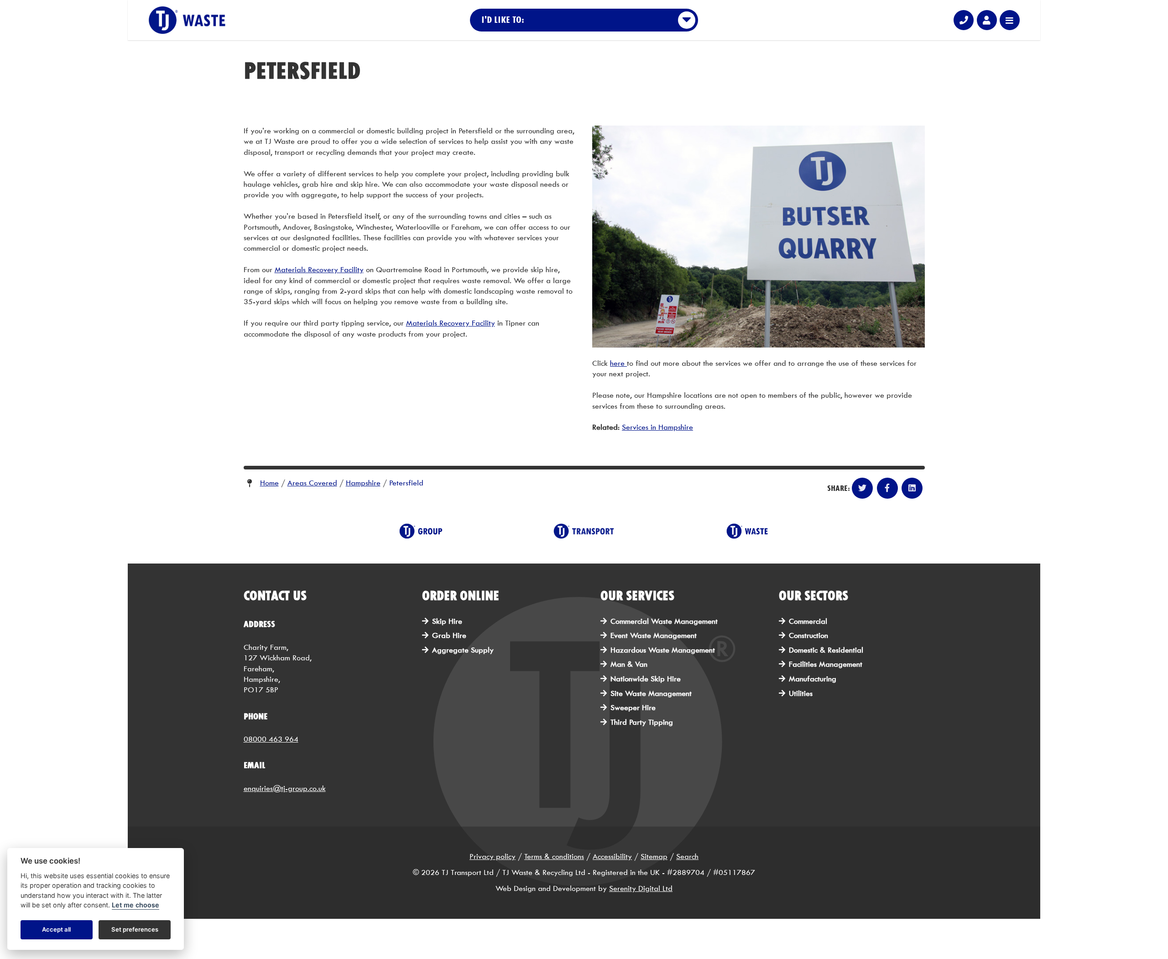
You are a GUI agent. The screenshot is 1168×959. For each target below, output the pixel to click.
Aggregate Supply (463, 650)
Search (687, 856)
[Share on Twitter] (862, 488)
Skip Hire (447, 621)
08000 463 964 (271, 739)
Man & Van (628, 664)
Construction (808, 635)
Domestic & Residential (826, 650)
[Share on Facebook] (887, 488)
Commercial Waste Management (664, 621)
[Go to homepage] (186, 20)
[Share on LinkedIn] (912, 488)
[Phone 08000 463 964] (964, 20)
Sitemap (654, 856)
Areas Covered (312, 483)
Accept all (56, 929)
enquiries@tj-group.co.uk (285, 788)
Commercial (808, 621)
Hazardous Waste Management (662, 650)
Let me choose (135, 905)
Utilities (801, 693)
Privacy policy (492, 856)
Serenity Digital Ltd (641, 888)
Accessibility (612, 856)
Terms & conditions (554, 856)
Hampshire (363, 483)
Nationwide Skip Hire (645, 678)
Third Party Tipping (641, 722)
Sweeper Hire (633, 707)
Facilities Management (825, 664)
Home (269, 483)
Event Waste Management (653, 635)
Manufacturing (812, 678)
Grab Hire (449, 635)
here (618, 363)
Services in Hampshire (657, 427)
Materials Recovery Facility (319, 269)
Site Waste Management (651, 693)
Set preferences (134, 929)
